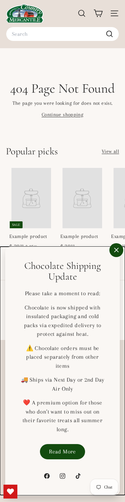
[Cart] (98, 13)
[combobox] (62, 34)
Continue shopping (62, 114)
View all (110, 151)
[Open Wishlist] (10, 492)
